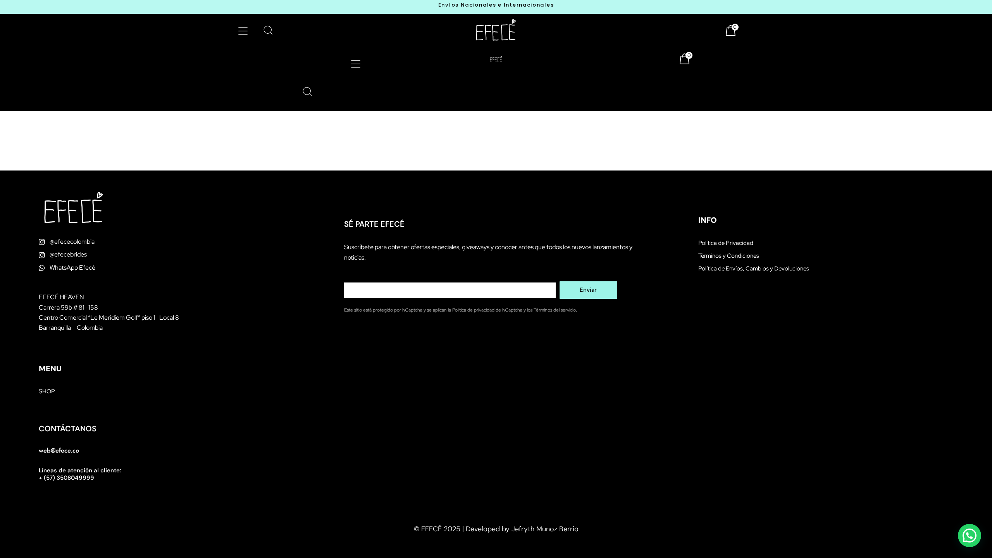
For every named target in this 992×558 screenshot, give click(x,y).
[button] (243, 31)
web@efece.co (59, 450)
